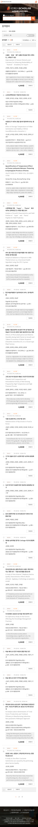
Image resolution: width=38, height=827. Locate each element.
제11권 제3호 (23, 588)
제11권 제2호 (23, 628)
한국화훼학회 (9, 184)
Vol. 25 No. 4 (22, 393)
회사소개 (6, 810)
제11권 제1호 (23, 770)
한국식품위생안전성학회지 (12, 433)
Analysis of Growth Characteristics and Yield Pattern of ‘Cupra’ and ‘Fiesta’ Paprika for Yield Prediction (19, 215)
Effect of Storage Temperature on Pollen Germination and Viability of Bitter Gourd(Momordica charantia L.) (19, 129)
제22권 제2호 (18, 269)
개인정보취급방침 (16, 810)
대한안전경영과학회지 (11, 588)
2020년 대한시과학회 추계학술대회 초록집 (17, 104)
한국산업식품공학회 (11, 271)
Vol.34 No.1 (21, 71)
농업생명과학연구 (10, 140)
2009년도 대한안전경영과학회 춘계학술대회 (17, 727)
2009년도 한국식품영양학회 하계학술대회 (17, 663)
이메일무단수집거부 (28, 810)
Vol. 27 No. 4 (15, 182)
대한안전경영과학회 (19, 590)
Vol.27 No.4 (21, 227)
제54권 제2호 (20, 140)
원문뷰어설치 (15, 812)
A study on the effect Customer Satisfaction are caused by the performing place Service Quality (19, 761)
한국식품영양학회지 (11, 393)
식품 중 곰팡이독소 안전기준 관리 (15, 419)
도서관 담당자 (25, 812)
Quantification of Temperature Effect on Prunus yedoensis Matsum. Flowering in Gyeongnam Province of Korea (19, 168)
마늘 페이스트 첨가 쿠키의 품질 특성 (16, 678)
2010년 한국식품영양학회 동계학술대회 (16, 470)
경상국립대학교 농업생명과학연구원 (15, 142)
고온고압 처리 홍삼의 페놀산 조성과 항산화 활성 (19, 377)
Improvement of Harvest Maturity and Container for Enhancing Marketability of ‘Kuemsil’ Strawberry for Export (18, 62)
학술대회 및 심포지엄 (11, 301)
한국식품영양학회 (19, 395)
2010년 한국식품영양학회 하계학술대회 (16, 525)
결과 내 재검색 (9, 15)
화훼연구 (7, 182)
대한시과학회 (9, 106)
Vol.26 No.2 (21, 351)
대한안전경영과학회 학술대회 (13, 725)
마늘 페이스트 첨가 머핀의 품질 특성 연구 (17, 652)
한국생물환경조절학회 (11, 74)
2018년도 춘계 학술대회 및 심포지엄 (15, 304)
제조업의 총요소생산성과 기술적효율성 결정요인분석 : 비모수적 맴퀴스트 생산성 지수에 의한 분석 (19, 707)
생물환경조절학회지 (11, 71)
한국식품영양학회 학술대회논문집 (14, 467)
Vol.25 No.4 (25, 433)
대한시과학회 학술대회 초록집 (13, 102)
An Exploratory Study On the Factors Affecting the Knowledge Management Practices (18, 619)
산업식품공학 (9, 269)
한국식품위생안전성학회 (20, 435)
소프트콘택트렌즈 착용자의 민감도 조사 (17, 95)
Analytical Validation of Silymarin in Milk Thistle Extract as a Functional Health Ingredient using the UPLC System (18, 260)
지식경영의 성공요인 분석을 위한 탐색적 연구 (18, 614)
